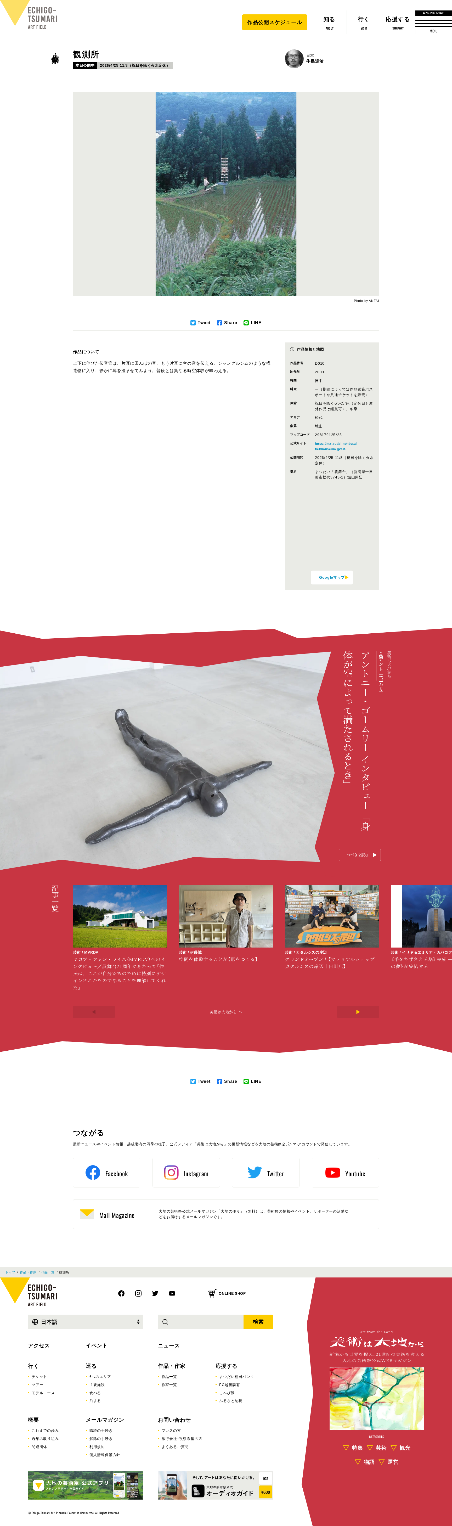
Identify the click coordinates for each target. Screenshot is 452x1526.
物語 (369, 1462)
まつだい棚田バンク (236, 1377)
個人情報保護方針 (104, 1455)
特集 (357, 1448)
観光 (405, 1448)
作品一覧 (48, 1272)
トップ (10, 1272)
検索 (258, 1322)
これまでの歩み (45, 1430)
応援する (227, 1366)
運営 (393, 1462)
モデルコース (43, 1393)
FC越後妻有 (229, 1385)
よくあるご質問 (175, 1447)
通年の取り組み (45, 1439)
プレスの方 (171, 1430)
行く (33, 1366)
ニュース (169, 1345)
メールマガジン (105, 1420)
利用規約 (97, 1447)
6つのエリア (100, 1377)
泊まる (95, 1401)
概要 (33, 1420)
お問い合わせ (174, 1420)
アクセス (39, 1345)
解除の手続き (101, 1439)
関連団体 (39, 1447)
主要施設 (97, 1385)
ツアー (37, 1385)
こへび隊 (227, 1393)
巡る (91, 1366)
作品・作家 (55, 49)
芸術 (381, 1448)
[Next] (358, 1012)
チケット (39, 1377)
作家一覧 (169, 1385)
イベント (97, 1345)
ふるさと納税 (230, 1401)
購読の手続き (101, 1430)
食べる (95, 1393)
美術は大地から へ (226, 1011)
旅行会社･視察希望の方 (182, 1439)
